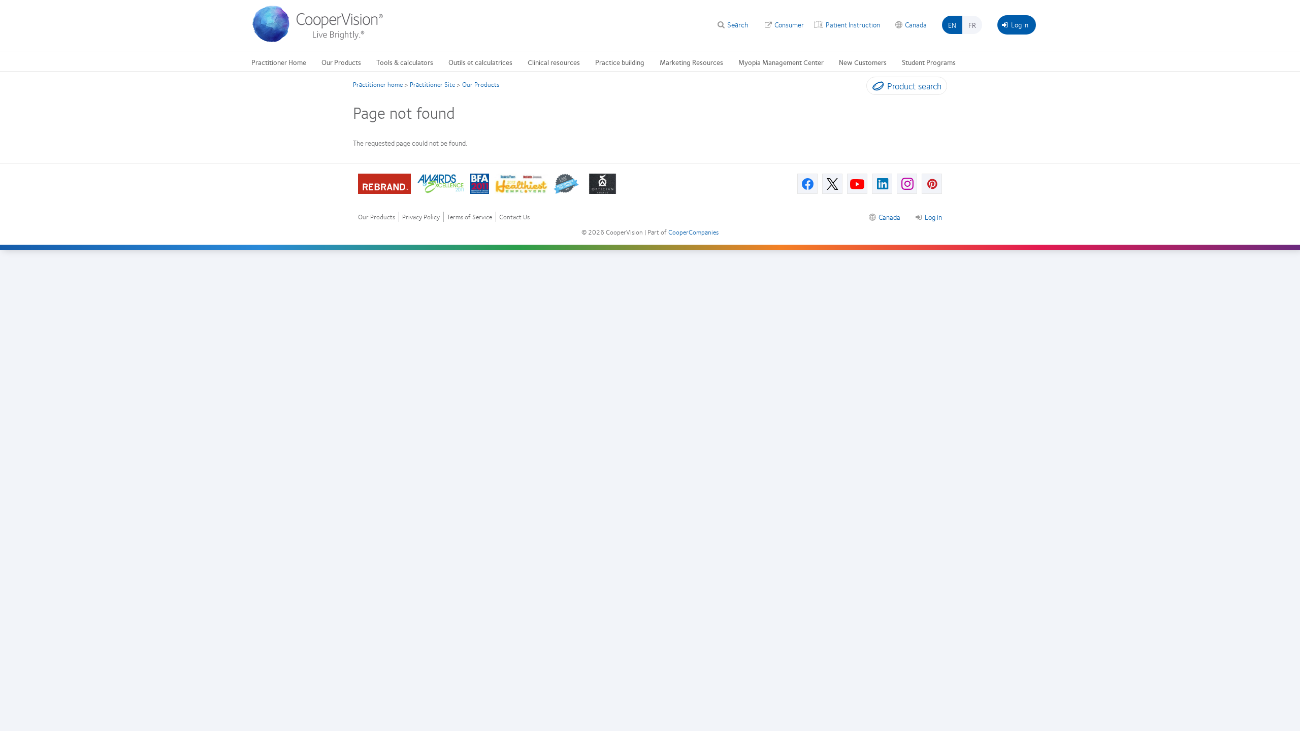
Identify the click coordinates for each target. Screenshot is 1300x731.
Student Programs (929, 62)
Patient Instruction (853, 24)
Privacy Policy (421, 217)
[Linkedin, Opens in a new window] (882, 184)
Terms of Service (469, 217)
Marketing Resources (691, 62)
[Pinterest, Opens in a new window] (932, 184)
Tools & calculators (404, 62)
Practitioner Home (278, 62)
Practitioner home (378, 84)
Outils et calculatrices (480, 62)
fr (972, 24)
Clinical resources (554, 62)
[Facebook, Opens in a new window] (807, 184)
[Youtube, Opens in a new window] (857, 184)
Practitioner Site (432, 84)
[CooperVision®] (322, 39)
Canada (916, 24)
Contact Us (514, 217)
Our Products (341, 62)
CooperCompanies (693, 232)
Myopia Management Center (781, 62)
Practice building (619, 62)
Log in (1019, 24)
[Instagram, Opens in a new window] (907, 184)
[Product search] (876, 87)
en (952, 24)
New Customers (863, 62)
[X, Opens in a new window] (832, 184)
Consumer (789, 24)
